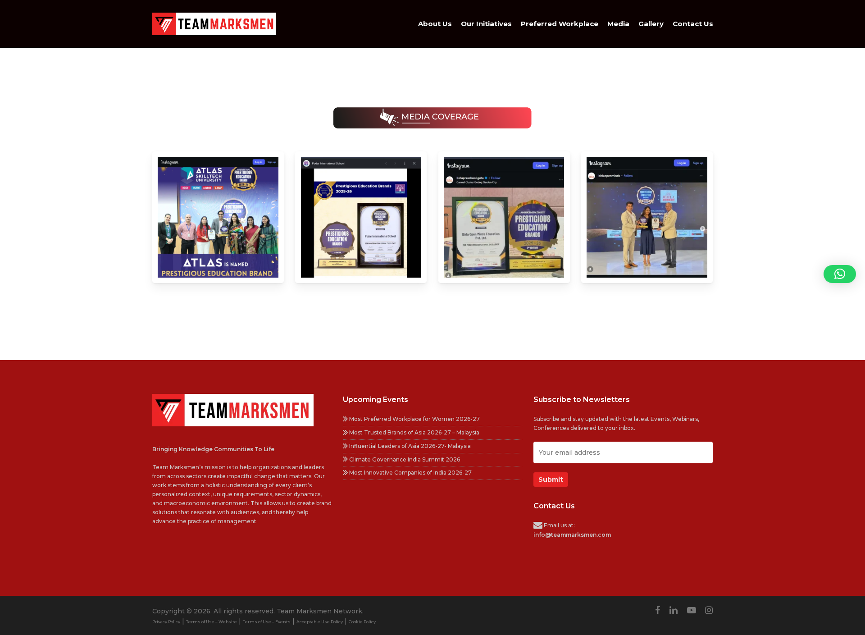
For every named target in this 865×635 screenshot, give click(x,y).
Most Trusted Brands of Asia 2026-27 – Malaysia (413, 432)
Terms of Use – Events (267, 621)
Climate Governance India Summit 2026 (404, 459)
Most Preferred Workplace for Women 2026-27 (414, 419)
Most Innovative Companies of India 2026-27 (410, 472)
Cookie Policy (362, 621)
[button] (840, 274)
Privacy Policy (166, 621)
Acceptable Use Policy (319, 621)
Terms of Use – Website (211, 621)
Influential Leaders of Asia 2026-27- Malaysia (409, 446)
